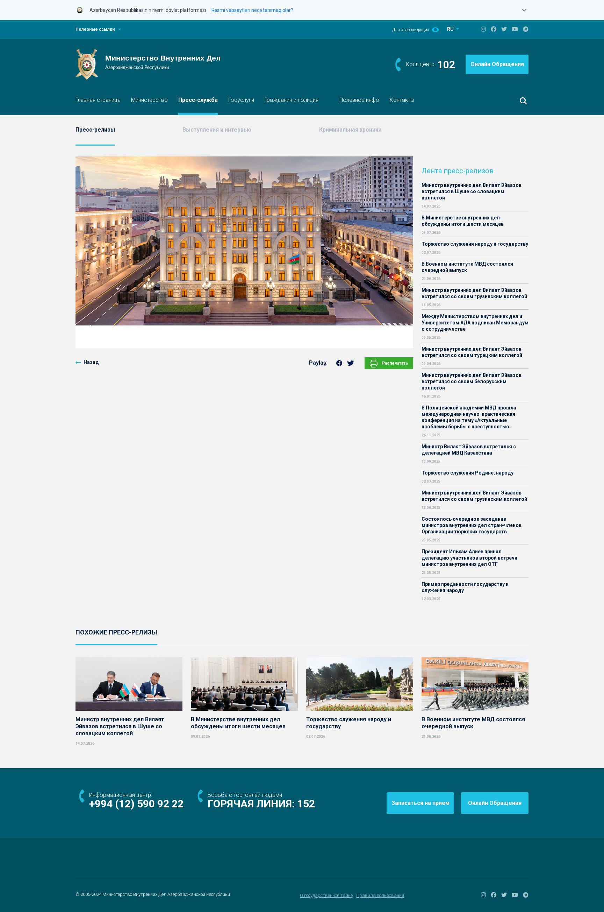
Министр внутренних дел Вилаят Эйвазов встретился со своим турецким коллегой (472, 352)
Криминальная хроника (350, 129)
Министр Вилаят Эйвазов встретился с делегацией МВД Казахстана (469, 450)
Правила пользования (380, 895)
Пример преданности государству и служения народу (465, 587)
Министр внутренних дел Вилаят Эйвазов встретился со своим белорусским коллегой (472, 381)
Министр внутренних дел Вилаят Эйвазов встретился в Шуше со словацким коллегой (472, 191)
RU (451, 29)
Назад (91, 362)
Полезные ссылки (95, 29)
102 (446, 64)
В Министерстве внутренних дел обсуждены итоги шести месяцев (463, 221)
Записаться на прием (420, 803)
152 (306, 804)
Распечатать (394, 363)
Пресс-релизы (95, 129)
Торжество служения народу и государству (475, 244)
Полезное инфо (359, 100)
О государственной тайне (326, 895)
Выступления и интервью (216, 129)
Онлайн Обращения (497, 64)
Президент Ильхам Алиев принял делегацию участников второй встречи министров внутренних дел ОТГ (469, 558)
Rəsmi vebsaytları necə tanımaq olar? (252, 10)
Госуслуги (241, 100)
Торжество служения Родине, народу (467, 473)
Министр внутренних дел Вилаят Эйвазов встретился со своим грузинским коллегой (474, 293)
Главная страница (98, 100)
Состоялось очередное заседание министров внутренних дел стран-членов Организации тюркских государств (472, 525)
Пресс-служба (198, 100)
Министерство (149, 100)
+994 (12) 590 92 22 (136, 804)
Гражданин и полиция (291, 100)
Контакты (402, 100)
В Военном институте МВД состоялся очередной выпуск (467, 267)
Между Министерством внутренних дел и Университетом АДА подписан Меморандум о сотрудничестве (475, 323)
